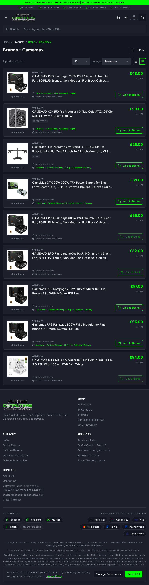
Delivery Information (15, 460)
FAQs (6, 440)
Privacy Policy (54, 576)
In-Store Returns (12, 450)
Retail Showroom (87, 424)
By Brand (82, 414)
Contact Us (9, 480)
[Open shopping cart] (142, 17)
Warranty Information (15, 455)
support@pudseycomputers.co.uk (23, 494)
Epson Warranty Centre (91, 460)
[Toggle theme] (126, 17)
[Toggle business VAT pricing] (118, 17)
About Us (8, 475)
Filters (140, 49)
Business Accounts (88, 455)
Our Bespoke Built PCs (90, 419)
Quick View (19, 97)
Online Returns (11, 445)
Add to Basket (131, 94)
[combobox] (81, 61)
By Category (84, 409)
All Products (84, 404)
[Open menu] (6, 17)
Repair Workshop (87, 440)
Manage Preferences (108, 574)
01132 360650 (12, 499)
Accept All (133, 574)
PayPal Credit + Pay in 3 (91, 445)
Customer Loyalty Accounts (93, 450)
